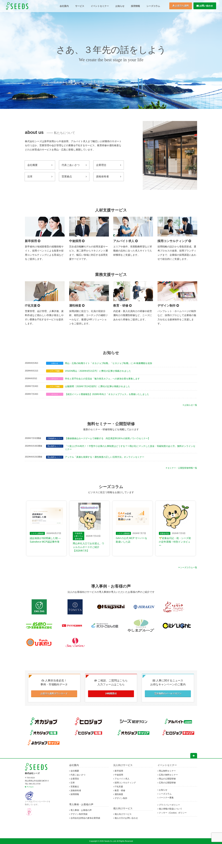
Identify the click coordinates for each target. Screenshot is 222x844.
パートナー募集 (166, 798)
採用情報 (135, 6)
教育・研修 (119, 790)
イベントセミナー (100, 6)
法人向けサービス (123, 765)
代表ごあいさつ (71, 165)
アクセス (30, 787)
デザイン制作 (120, 798)
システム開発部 (37, 533)
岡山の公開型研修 (167, 779)
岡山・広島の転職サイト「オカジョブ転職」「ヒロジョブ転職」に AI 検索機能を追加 (108, 363)
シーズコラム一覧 (188, 567)
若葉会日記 (164, 533)
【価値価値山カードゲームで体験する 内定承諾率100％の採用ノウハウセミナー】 (107, 438)
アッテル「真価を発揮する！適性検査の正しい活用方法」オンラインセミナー (104, 457)
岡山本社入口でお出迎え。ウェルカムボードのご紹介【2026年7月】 (88, 547)
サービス (79, 6)
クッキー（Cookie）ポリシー (172, 813)
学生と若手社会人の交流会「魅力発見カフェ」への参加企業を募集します (102, 378)
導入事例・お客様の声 (81, 804)
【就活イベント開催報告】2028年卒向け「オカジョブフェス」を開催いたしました (107, 394)
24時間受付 (111, 693)
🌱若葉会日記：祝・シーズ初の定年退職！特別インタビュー (175, 542)
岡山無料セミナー (167, 771)
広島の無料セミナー (168, 775)
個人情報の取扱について (170, 809)
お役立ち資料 (182, 5)
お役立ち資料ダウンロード (54, 693)
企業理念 (101, 165)
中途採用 (78, 533)
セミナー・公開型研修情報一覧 (182, 468)
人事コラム (78, 536)
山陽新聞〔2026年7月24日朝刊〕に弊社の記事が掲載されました (97, 386)
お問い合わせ (206, 5)
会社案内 (64, 6)
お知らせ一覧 (190, 405)
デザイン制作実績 (78, 814)
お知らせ (119, 6)
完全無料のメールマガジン (168, 693)
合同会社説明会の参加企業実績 (85, 818)
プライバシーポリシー (169, 805)
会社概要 (32, 165)
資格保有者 (102, 176)
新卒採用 (78, 539)
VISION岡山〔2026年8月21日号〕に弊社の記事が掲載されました (98, 371)
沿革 (29, 176)
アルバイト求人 (121, 779)
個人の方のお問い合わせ (126, 818)
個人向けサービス (123, 808)
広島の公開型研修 (167, 783)
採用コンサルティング (125, 783)
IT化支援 (118, 786)
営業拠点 (67, 176)
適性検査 (118, 794)
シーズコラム (153, 6)
